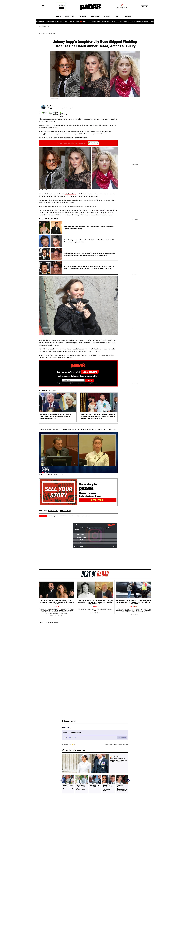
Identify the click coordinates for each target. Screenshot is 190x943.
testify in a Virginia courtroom (98, 125)
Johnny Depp (51, 33)
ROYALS (107, 16)
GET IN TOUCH (97, 500)
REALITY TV (69, 16)
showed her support (105, 210)
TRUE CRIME (95, 16)
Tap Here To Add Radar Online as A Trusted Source (71, 143)
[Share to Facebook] (44, 112)
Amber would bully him (70, 200)
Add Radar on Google (61, 114)
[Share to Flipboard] (55, 112)
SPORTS (128, 16)
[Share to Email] (61, 112)
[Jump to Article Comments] (39, 112)
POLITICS (82, 16)
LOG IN (145, 6)
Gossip (45, 33)
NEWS (58, 16)
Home (40, 33)
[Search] (43, 7)
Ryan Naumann (51, 105)
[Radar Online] (91, 6)
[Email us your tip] (61, 10)
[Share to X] (50, 112)
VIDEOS (117, 16)
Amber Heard (65, 510)
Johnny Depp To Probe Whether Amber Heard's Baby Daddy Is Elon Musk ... (69, 516)
